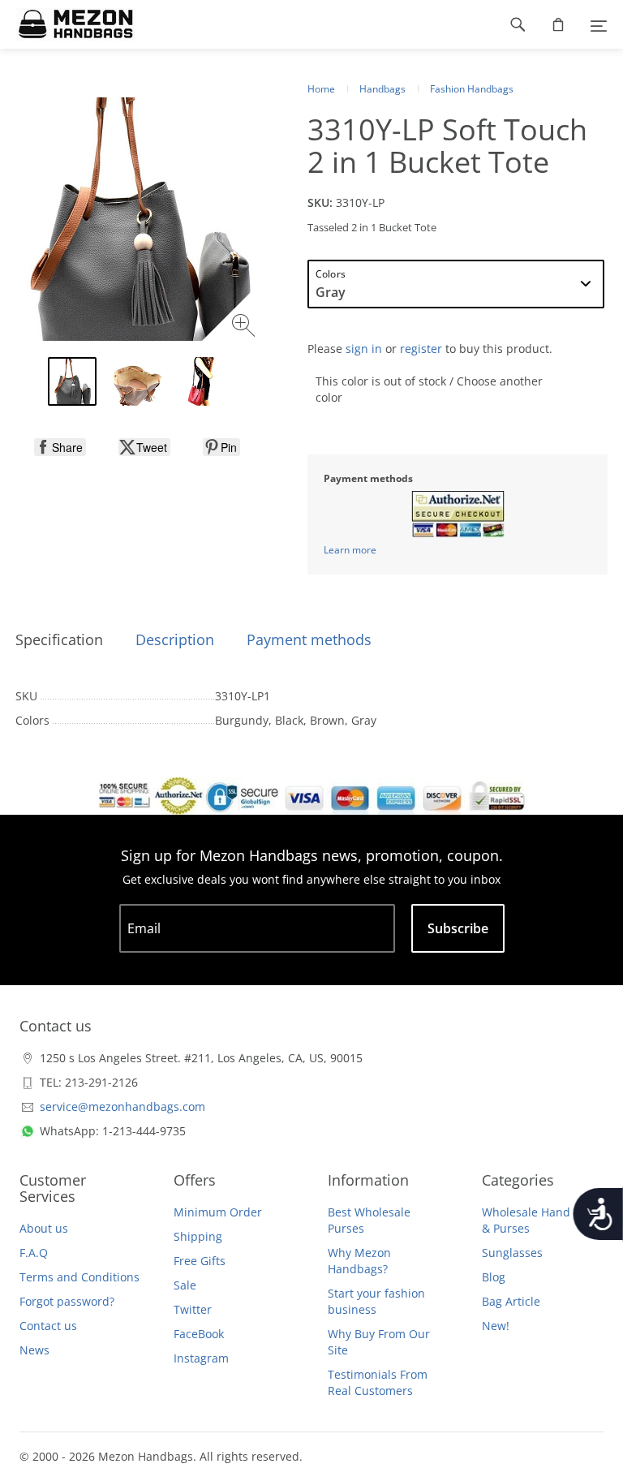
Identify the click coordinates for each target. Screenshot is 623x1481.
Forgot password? (66, 1301)
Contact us (48, 1325)
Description (174, 639)
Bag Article (511, 1301)
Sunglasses (512, 1252)
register (421, 348)
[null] (60, 447)
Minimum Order (218, 1212)
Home (321, 89)
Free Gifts (200, 1260)
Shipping (198, 1236)
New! (495, 1325)
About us (43, 1228)
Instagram (201, 1358)
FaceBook (199, 1333)
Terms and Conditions (79, 1277)
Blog (493, 1277)
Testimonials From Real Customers (378, 1382)
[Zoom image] (245, 327)
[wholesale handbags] (67, 24)
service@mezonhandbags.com (122, 1106)
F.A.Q (33, 1252)
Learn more (350, 550)
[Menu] (598, 24)
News (34, 1350)
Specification (59, 639)
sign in (364, 348)
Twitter (193, 1309)
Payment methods (309, 639)
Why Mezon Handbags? (359, 1261)
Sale (185, 1285)
